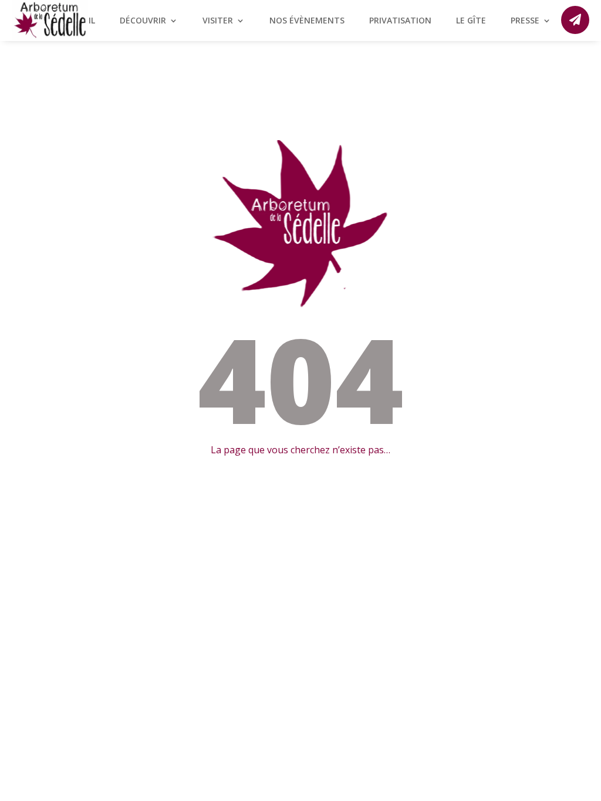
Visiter (217, 21)
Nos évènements (307, 21)
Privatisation (400, 21)
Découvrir (143, 21)
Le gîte (471, 21)
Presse (525, 21)
